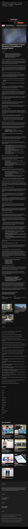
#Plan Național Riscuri (11, 4)
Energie (3, 395)
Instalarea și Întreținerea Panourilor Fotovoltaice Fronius (12, 55)
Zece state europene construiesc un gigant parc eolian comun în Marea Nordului (12, 351)
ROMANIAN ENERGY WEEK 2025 (7, 478)
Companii (3, 392)
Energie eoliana (4, 397)
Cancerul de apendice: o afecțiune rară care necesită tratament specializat (10, 26)
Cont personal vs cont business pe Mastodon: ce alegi (9, 381)
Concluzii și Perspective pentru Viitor (10, 57)
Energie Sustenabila (4, 507)
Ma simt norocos (21, 22)
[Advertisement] (14, 12)
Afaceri (3, 390)
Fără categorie (4, 405)
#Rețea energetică (4, 4)
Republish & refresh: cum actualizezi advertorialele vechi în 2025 (10, 383)
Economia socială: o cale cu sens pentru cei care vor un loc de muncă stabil (21, 26)
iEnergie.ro (3, 487)
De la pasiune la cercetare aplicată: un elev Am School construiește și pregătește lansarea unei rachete (7, 452)
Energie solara (4, 400)
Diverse (3, 393)
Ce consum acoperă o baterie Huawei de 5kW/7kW (8, 516)
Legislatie (3, 407)
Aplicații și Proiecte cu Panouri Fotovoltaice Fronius (12, 56)
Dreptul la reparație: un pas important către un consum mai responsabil (11, 331)
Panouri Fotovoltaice (4, 506)
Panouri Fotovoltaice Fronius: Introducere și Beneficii (12, 53)
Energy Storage (4, 402)
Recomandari (3, 412)
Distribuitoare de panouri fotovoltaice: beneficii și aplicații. (10, 292)
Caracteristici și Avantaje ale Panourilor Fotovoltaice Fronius (13, 54)
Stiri (2, 414)
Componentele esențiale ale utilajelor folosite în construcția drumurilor (11, 342)
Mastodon (3, 417)
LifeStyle (3, 409)
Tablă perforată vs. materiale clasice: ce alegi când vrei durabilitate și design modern (13, 350)
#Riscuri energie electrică (18, 4)
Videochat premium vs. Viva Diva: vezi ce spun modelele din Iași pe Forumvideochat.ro (13, 345)
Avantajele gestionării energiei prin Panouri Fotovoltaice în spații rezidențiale (7, 322)
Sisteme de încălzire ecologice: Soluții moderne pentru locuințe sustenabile (7, 311)
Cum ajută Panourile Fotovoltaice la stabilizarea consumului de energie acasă (20, 311)
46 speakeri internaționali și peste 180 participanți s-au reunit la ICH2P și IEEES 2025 (20, 450)
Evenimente (3, 404)
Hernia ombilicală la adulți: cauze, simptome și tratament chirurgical (20, 436)
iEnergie (14, 19)
